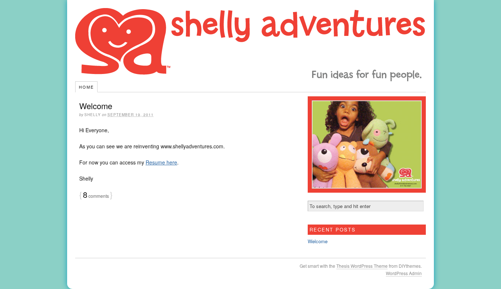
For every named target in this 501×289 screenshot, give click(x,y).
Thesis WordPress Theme (362, 266)
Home (86, 87)
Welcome (95, 105)
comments (96, 196)
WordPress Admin (404, 273)
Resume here (161, 162)
